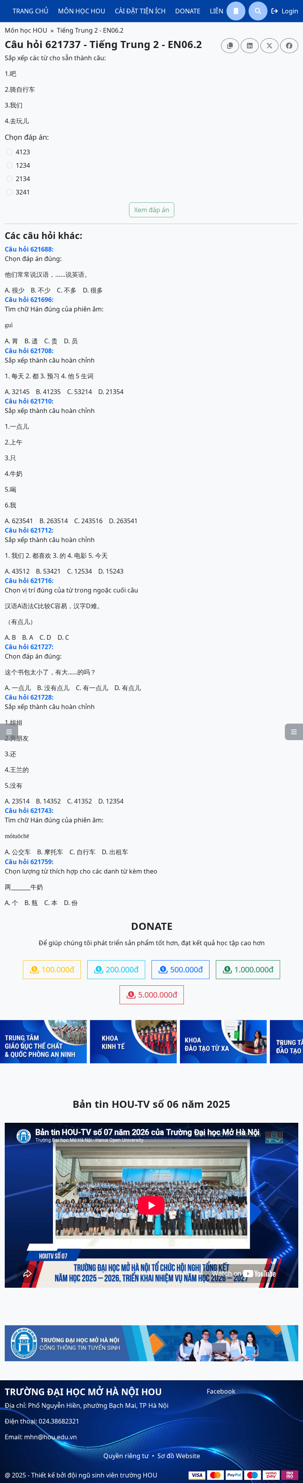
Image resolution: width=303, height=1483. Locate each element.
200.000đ (116, 969)
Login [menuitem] (284, 11)
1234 (23, 165)
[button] (235, 11)
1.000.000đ (248, 969)
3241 (23, 192)
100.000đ (52, 969)
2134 (23, 178)
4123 (23, 152)
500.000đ (181, 969)
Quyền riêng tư (126, 1456)
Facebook (221, 1391)
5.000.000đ (152, 994)
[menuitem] (30, 11)
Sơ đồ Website (178, 1456)
